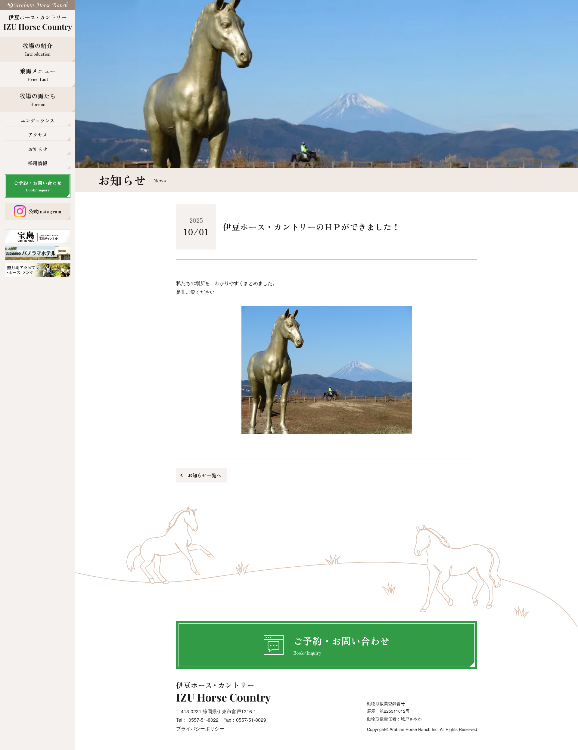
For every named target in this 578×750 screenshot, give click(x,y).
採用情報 (37, 163)
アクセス (37, 134)
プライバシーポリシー (200, 728)
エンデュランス (37, 120)
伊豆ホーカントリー (37, 22)
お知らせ (37, 149)
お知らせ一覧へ (204, 475)
